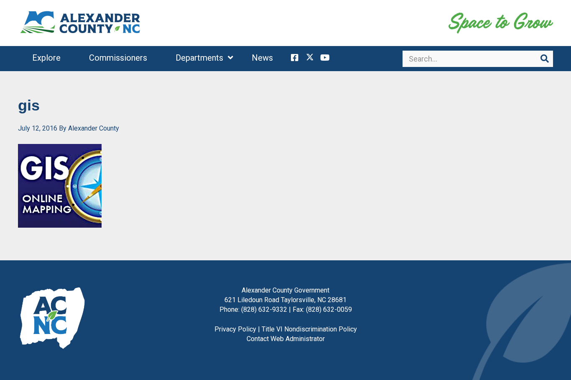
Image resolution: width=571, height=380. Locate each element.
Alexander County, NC (80, 23)
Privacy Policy (235, 329)
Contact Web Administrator (286, 339)
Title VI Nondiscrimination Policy (309, 329)
